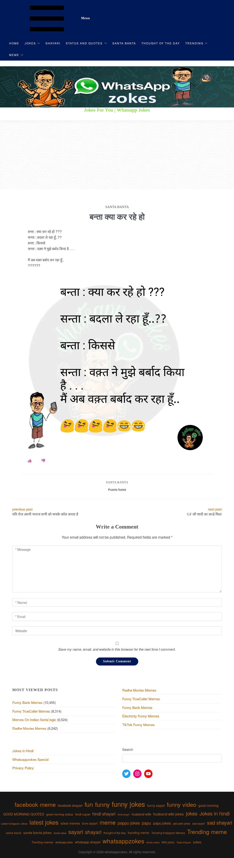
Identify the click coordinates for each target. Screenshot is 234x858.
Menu (85, 18)
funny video (181, 804)
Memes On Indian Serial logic (34, 719)
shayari (93, 831)
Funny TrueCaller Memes (31, 711)
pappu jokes (129, 823)
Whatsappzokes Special (30, 759)
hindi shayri (123, 814)
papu (146, 823)
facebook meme (35, 804)
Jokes (30, 43)
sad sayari (198, 823)
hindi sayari (82, 814)
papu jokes (162, 823)
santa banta (118, 489)
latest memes (70, 823)
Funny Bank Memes (27, 702)
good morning (208, 805)
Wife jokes (168, 842)
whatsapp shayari (88, 841)
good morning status (59, 814)
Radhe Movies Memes (29, 728)
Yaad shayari (183, 842)
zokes (197, 842)
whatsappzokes (123, 841)
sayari (75, 832)
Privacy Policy (23, 767)
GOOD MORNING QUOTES (23, 814)
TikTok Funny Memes (138, 724)
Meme (14, 55)
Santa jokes (60, 833)
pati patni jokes (181, 823)
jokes (191, 813)
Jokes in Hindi (22, 750)
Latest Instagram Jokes (14, 823)
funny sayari (156, 805)
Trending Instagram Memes (168, 833)
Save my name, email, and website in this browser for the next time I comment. (117, 649)
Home (14, 43)
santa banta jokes (37, 832)
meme (108, 822)
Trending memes (42, 842)
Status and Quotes (84, 43)
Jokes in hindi (214, 813)
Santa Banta (124, 43)
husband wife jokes (168, 813)
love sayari (90, 823)
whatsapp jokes (64, 842)
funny (102, 804)
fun (89, 804)
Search (127, 749)
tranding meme (138, 832)
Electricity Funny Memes (140, 716)
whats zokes (153, 842)
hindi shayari (103, 814)
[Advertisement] (117, 155)
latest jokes (43, 822)
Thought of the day (160, 43)
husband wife (141, 814)
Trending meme (207, 831)
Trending (194, 43)
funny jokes (128, 804)
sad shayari (219, 822)
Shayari (52, 43)
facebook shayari (70, 805)
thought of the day (115, 833)
